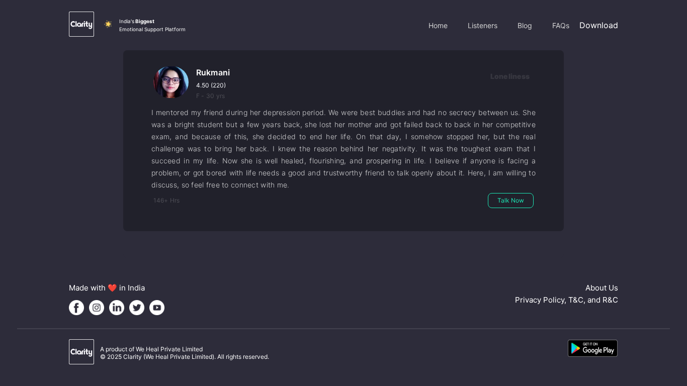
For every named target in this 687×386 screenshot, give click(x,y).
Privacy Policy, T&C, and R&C (566, 300)
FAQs (560, 25)
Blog (525, 25)
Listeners (482, 25)
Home (438, 25)
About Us (601, 288)
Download (598, 25)
